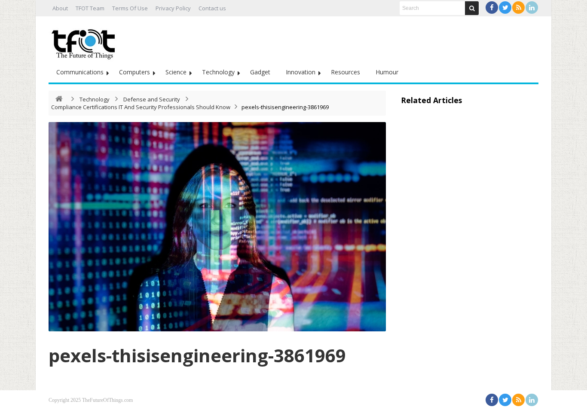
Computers (134, 72)
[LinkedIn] (531, 7)
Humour (387, 72)
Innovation (300, 72)
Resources (345, 72)
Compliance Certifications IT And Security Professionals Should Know (140, 107)
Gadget (260, 72)
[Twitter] (505, 7)
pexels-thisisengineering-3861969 (197, 355)
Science (175, 72)
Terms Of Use (130, 8)
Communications (80, 72)
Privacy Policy (173, 8)
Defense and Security (151, 99)
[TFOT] (85, 41)
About (60, 8)
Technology (218, 72)
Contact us (212, 8)
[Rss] (518, 7)
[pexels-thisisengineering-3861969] (217, 226)
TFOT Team (90, 8)
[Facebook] (491, 7)
